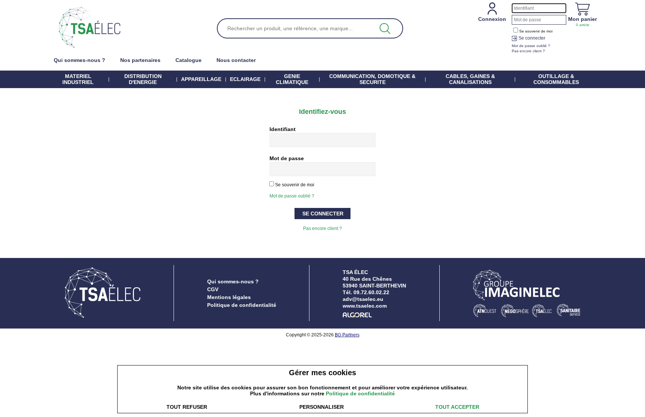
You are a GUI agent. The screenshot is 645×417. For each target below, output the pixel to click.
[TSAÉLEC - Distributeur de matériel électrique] (89, 27)
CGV (212, 289)
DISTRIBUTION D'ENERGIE (143, 79)
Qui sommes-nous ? (233, 281)
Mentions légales (229, 297)
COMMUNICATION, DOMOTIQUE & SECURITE (372, 79)
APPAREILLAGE (201, 79)
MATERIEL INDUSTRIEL (78, 79)
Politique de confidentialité (241, 305)
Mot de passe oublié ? (291, 196)
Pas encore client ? (322, 228)
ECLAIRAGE (245, 79)
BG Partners (347, 334)
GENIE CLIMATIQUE (292, 79)
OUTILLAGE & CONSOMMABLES (556, 79)
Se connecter (531, 38)
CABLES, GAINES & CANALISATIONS (470, 79)
